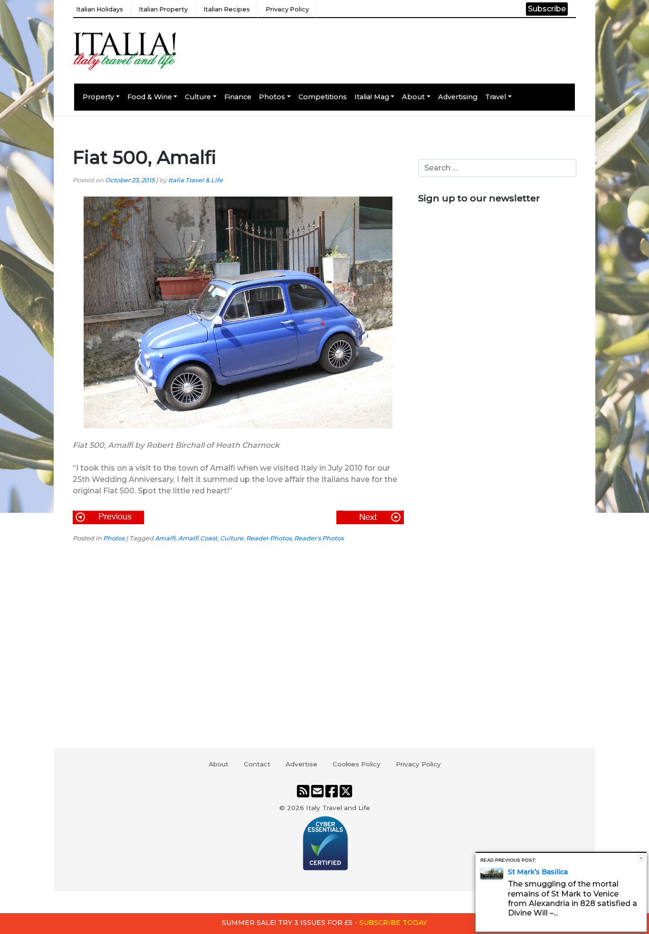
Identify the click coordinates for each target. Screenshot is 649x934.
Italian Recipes (226, 9)
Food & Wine (149, 97)
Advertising (457, 97)
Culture (198, 97)
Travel (495, 97)
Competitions (322, 97)
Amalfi (165, 538)
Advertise (301, 764)
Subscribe (547, 8)
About (413, 97)
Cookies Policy (357, 764)
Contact (257, 764)
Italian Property (163, 9)
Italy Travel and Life (338, 807)
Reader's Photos (319, 538)
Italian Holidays (99, 9)
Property (98, 97)
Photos (272, 97)
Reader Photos (268, 538)
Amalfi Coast (197, 538)
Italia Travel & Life (195, 180)
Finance (237, 97)
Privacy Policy (287, 9)
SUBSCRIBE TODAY (393, 922)
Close (641, 858)
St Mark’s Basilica (538, 872)
